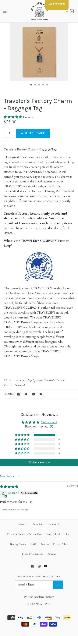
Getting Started (18, 544)
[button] (13, 117)
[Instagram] (39, 566)
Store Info (38, 524)
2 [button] (35, 85)
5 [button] (47, 85)
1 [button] (31, 85)
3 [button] (39, 85)
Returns (45, 544)
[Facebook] (32, 566)
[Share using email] (40, 394)
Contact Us (54, 524)
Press (68, 534)
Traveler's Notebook (14, 385)
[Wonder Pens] (39, 11)
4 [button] (43, 85)
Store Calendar (54, 534)
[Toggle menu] (4, 11)
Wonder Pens (43, 604)
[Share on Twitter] (26, 394)
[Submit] (58, 585)
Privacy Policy (60, 544)
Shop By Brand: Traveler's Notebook (46, 380)
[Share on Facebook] (18, 394)
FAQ (33, 544)
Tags (7, 380)
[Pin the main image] (33, 394)
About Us (23, 524)
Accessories (19, 380)
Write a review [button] (39, 462)
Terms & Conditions (32, 553)
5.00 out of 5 (49, 422)
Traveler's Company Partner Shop (24, 534)
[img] (9, 487)
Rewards (52, 553)
